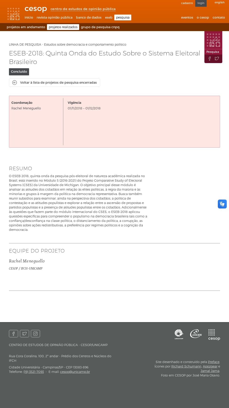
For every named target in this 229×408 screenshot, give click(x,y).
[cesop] (214, 334)
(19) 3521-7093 (33, 372)
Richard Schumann (186, 366)
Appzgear (210, 366)
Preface (213, 362)
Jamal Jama (210, 371)
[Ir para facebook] (13, 333)
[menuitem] (29, 17)
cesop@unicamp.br (75, 372)
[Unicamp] (179, 334)
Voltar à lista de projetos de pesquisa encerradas (58, 82)
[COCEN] (196, 333)
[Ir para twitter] (24, 333)
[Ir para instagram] (35, 333)
